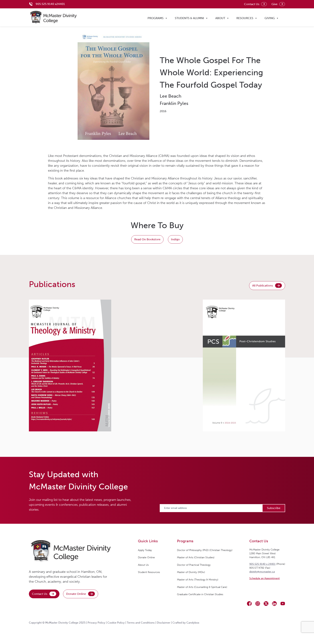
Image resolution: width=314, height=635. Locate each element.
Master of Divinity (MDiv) (191, 572)
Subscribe (273, 508)
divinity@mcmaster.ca (262, 571)
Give (274, 4)
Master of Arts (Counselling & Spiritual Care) (202, 587)
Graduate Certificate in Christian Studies (200, 594)
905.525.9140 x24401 (50, 4)
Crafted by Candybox (185, 622)
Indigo (175, 239)
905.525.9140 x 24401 (262, 564)
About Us (143, 564)
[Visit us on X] (266, 603)
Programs (156, 18)
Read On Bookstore (147, 239)
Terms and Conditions (141, 622)
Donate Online (76, 594)
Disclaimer (163, 622)
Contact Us (251, 4)
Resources (244, 18)
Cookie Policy (116, 622)
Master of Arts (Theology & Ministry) (197, 579)
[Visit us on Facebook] (249, 603)
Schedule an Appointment (264, 578)
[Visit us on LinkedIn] (274, 603)
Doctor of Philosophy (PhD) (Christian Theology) (204, 550)
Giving (270, 18)
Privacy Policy (96, 622)
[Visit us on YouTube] (282, 603)
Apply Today (145, 550)
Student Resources (149, 572)
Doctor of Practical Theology (194, 564)
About (220, 18)
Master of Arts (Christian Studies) (195, 557)
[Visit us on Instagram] (257, 603)
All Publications (262, 285)
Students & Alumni (189, 18)
